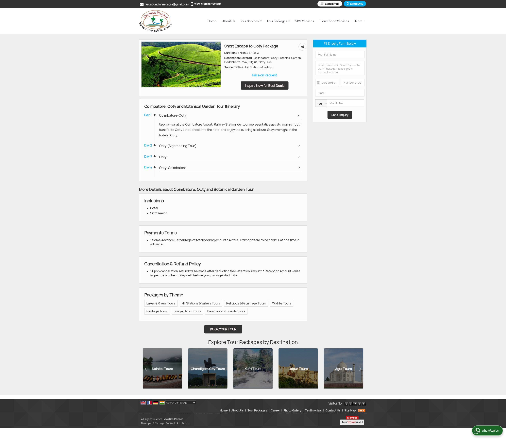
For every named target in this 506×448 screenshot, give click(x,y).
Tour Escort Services (334, 21)
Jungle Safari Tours (187, 311)
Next (360, 369)
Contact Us (333, 410)
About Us (228, 21)
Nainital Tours (162, 368)
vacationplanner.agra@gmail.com (167, 4)
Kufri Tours (253, 368)
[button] (207, 4)
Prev (146, 369)
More (358, 21)
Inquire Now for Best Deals (264, 85)
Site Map (350, 410)
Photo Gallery (292, 410)
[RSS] (361, 410)
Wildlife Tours (281, 303)
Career (275, 410)
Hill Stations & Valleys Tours (201, 303)
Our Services (250, 21)
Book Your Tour (223, 329)
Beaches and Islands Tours (226, 311)
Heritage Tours (157, 311)
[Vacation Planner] (155, 21)
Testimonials (313, 410)
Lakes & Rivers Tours (161, 303)
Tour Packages (276, 21)
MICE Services (304, 21)
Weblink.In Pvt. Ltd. (180, 423)
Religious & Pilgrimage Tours (246, 303)
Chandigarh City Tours (208, 368)
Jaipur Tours (298, 368)
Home (212, 21)
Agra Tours (343, 368)
